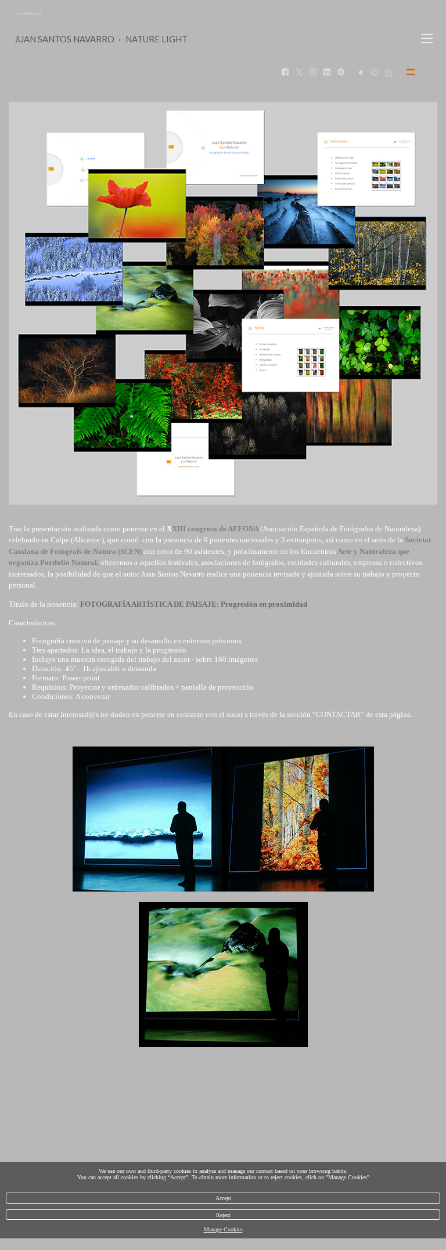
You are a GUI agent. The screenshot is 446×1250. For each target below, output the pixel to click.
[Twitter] (299, 72)
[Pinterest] (341, 72)
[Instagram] (313, 72)
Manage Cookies (223, 1229)
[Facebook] (285, 72)
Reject (223, 1215)
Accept (223, 1198)
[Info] (375, 72)
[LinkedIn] (327, 72)
